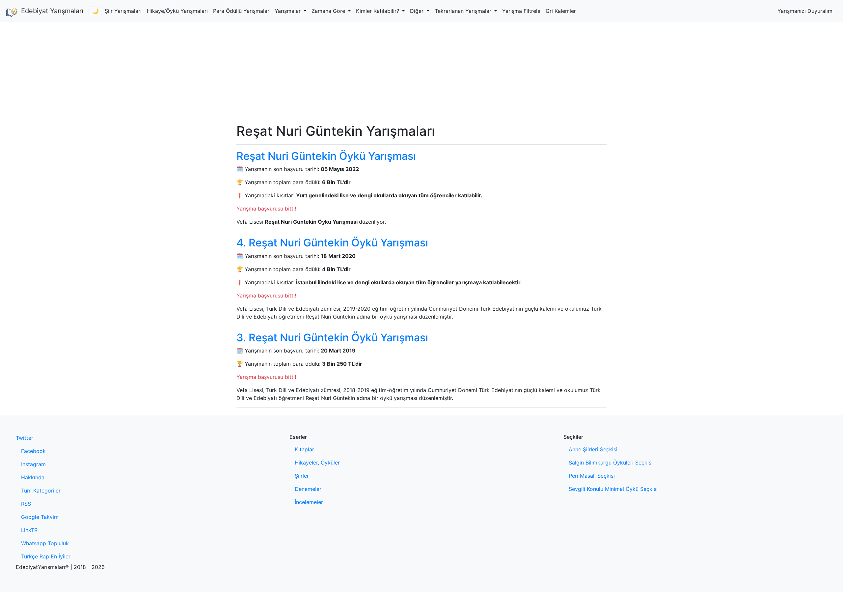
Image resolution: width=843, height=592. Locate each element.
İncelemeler (309, 502)
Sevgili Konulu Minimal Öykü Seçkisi (613, 489)
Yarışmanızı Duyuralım (804, 11)
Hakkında (32, 477)
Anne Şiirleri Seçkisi (593, 449)
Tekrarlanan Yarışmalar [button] (464, 11)
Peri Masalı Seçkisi (592, 475)
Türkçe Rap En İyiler (45, 556)
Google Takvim (40, 517)
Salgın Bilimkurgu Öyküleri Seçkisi (611, 462)
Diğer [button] (417, 11)
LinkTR (29, 530)
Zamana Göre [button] (329, 11)
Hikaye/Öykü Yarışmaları (177, 11)
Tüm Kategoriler (41, 490)
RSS (26, 503)
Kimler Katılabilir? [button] (378, 11)
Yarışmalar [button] (288, 11)
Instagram (33, 464)
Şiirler (302, 475)
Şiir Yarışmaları (123, 11)
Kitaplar (304, 449)
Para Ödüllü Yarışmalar (241, 11)
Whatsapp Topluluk (45, 543)
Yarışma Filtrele (521, 11)
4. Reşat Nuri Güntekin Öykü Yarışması (332, 242)
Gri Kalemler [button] (561, 11)
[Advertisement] (421, 71)
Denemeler (308, 489)
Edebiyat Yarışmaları (52, 11)
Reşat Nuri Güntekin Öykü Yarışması (326, 156)
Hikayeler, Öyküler (317, 462)
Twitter (24, 438)
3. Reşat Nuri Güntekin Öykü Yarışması (332, 337)
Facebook (33, 451)
